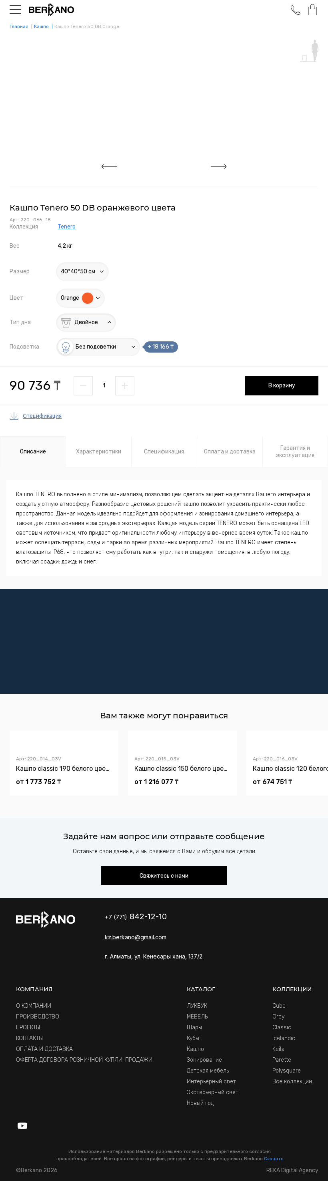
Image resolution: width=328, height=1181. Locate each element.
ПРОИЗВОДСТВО (37, 1016)
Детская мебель (208, 1070)
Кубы (193, 1038)
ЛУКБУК (197, 1006)
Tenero (67, 226)
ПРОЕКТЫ (28, 1027)
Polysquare (286, 1070)
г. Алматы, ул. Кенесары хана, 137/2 (153, 956)
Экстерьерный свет (212, 1092)
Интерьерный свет (211, 1081)
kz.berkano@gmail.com (135, 937)
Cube (279, 1006)
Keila (278, 1049)
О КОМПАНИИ (33, 1006)
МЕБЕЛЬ (197, 1016)
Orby (278, 1016)
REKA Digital (292, 1170)
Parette (281, 1060)
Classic (281, 1027)
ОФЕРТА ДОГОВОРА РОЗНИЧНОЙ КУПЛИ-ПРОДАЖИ (84, 1060)
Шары (194, 1027)
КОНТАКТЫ (29, 1038)
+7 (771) (136, 917)
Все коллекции (292, 1081)
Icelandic (283, 1038)
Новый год (200, 1103)
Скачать (273, 1158)
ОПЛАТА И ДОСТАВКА (44, 1049)
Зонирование (204, 1060)
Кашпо (195, 1049)
